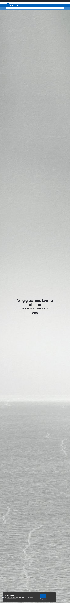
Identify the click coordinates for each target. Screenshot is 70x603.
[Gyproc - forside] (8, 3)
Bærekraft (54, 3)
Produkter (11, 5)
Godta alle (43, 594)
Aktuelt (59, 3)
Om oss (47, 3)
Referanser (62, 3)
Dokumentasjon (17, 5)
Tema (57, 3)
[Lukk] (54, 594)
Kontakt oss (50, 3)
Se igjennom (43, 599)
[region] (29, 597)
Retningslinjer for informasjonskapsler (11, 598)
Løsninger (7, 5)
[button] (3, 597)
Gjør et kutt (35, 313)
